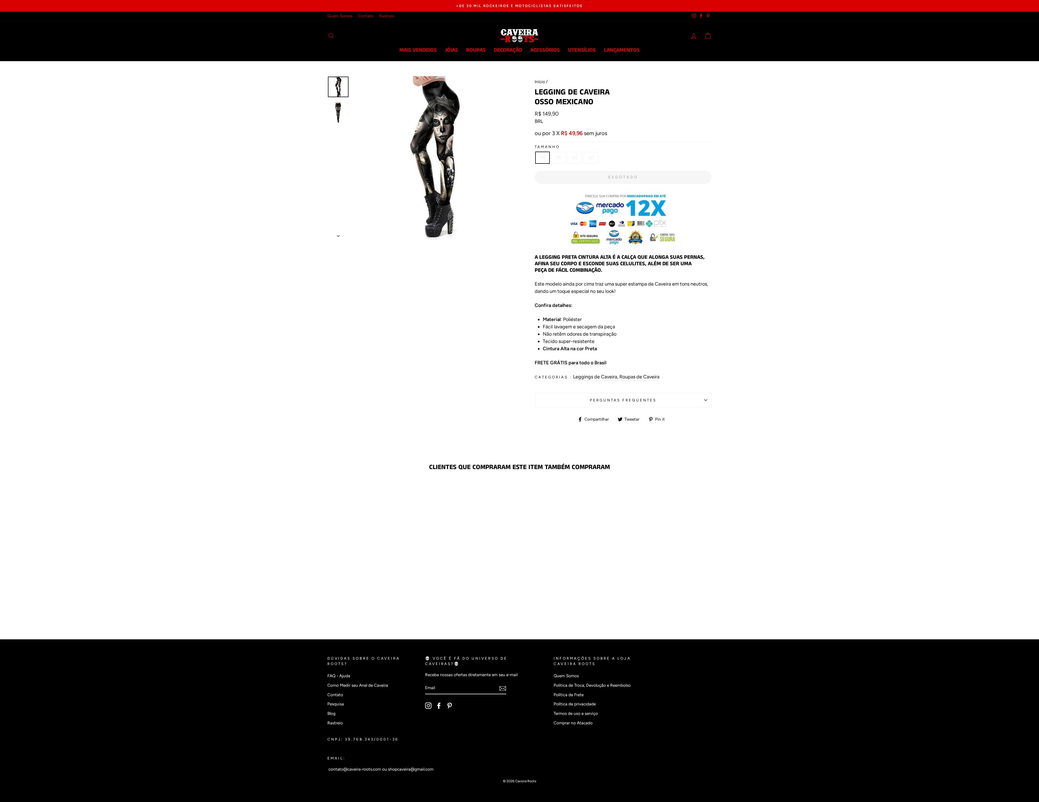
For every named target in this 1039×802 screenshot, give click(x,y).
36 (542, 158)
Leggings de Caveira (595, 377)
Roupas (476, 50)
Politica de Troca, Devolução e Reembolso (592, 685)
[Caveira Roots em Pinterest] (449, 705)
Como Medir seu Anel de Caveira (357, 685)
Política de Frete (569, 694)
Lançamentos (622, 50)
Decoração (508, 50)
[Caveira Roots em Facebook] (439, 705)
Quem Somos (340, 15)
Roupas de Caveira (639, 377)
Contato (366, 15)
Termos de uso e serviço (576, 713)
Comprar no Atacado (573, 722)
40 (574, 158)
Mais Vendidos (418, 50)
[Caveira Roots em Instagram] (428, 705)
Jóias (451, 50)
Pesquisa (335, 703)
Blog (331, 713)
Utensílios (582, 50)
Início (540, 81)
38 (558, 158)
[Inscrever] (502, 688)
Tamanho (547, 147)
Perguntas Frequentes (623, 400)
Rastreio (386, 15)
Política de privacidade (575, 703)
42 (591, 158)
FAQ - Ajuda (338, 675)
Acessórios (545, 50)
